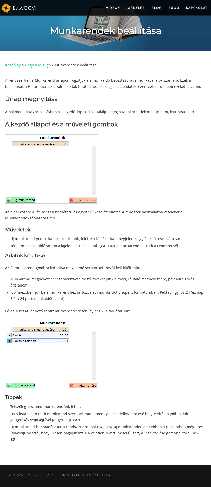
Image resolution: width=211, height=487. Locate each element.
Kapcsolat (197, 8)
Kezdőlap (13, 65)
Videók (113, 8)
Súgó (174, 8)
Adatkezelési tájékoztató (86, 475)
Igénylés (136, 8)
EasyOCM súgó (38, 65)
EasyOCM (24, 7)
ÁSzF (51, 475)
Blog (157, 8)
